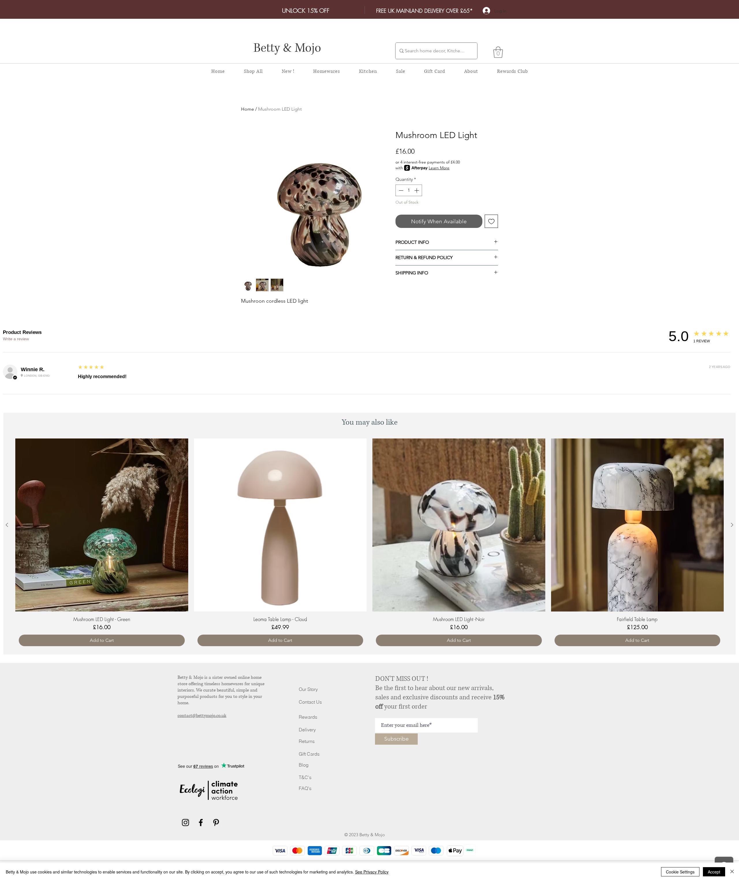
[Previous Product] (6, 524)
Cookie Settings (680, 872)
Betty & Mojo (287, 48)
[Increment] (417, 190)
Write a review (16, 339)
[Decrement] (400, 190)
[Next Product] (732, 524)
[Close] (732, 871)
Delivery (307, 730)
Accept (714, 872)
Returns (307, 741)
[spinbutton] (408, 190)
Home (247, 109)
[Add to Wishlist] (491, 221)
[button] (498, 52)
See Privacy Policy (372, 872)
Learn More (439, 167)
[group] (369, 544)
